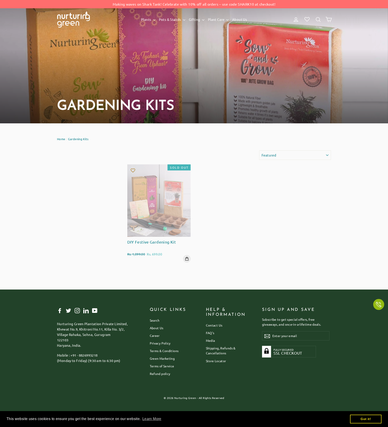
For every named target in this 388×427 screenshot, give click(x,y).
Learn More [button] (151, 419)
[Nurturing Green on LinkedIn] (86, 310)
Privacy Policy (160, 343)
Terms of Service (162, 366)
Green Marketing (162, 358)
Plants (146, 19)
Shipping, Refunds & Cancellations (221, 350)
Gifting (195, 19)
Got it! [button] (366, 419)
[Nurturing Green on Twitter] (68, 310)
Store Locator (216, 361)
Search (155, 320)
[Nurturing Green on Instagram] (77, 310)
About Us (239, 19)
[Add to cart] (187, 259)
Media (210, 340)
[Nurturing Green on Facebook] (59, 310)
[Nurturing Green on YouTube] (94, 310)
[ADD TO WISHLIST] (132, 170)
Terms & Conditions (164, 351)
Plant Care (216, 19)
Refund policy (160, 374)
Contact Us (214, 325)
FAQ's (210, 333)
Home (61, 139)
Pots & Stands (170, 19)
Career (155, 335)
